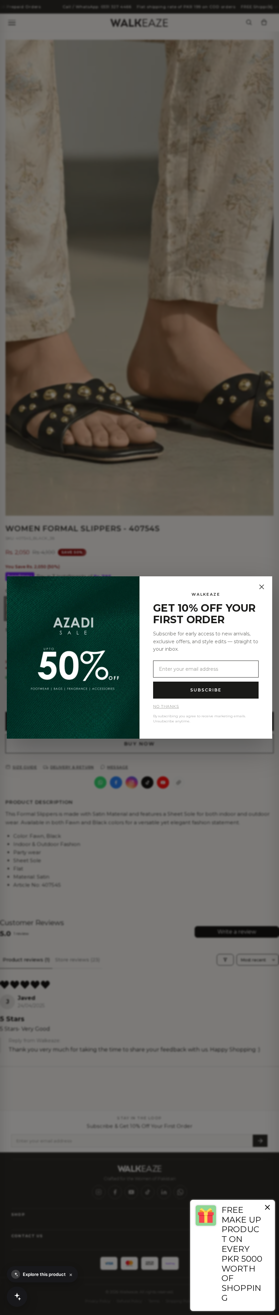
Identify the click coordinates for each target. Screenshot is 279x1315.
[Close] (261, 586)
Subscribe (205, 689)
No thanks (166, 706)
